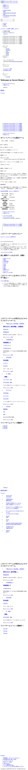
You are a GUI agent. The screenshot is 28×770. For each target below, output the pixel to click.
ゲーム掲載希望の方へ (8, 765)
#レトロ (5, 26)
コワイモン (6, 395)
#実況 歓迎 (5, 261)
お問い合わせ (6, 763)
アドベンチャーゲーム (8, 217)
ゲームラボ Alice (7, 379)
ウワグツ (5, 363)
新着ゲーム (6, 5)
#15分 (4, 264)
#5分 (4, 267)
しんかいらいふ (7, 345)
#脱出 (4, 265)
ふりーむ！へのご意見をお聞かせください (13, 766)
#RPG (4, 268)
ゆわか (2, 90)
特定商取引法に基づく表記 (9, 759)
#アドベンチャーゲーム (9, 83)
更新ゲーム (6, 6)
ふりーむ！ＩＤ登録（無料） (8, 28)
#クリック (5, 271)
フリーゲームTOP (7, 215)
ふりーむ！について (8, 760)
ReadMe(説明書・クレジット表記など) (10, 191)
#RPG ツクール (7, 258)
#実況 (4, 259)
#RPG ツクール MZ (8, 272)
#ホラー (5, 23)
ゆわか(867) (4, 490)
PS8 (4, 411)
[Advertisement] (14, 108)
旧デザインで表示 (7, 762)
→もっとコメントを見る (7, 252)
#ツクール (5, 262)
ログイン (17, 28)
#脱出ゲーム (6, 84)
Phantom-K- (6, 329)
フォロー (3, 93)
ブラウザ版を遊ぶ (5, 280)
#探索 (4, 24)
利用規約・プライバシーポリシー (11, 757)
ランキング (6, 7)
